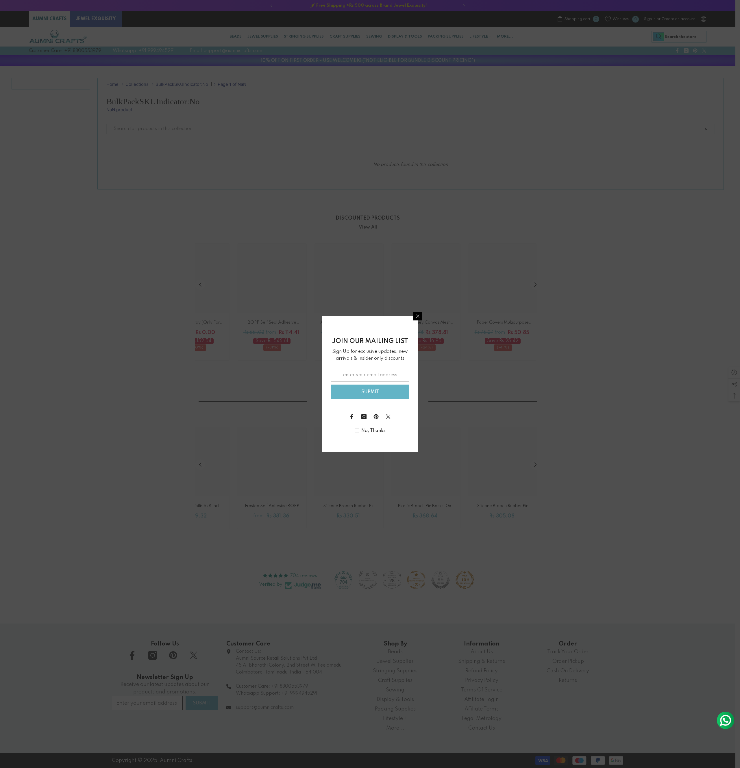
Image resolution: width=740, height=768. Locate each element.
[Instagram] (364, 417)
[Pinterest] (376, 417)
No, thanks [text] (373, 430)
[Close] (417, 316)
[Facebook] (352, 417)
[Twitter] (388, 417)
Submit (370, 392)
